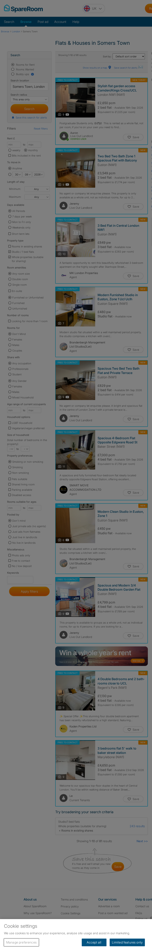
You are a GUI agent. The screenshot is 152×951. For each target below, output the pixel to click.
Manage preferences (21, 942)
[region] (76, 935)
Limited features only (127, 942)
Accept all (94, 942)
